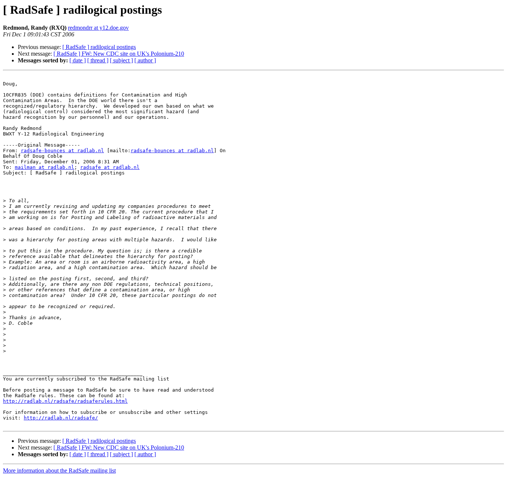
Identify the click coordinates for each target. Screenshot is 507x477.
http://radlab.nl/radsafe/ (61, 418)
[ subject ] (121, 60)
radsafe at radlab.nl (110, 167)
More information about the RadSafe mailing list (59, 470)
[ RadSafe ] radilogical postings (99, 47)
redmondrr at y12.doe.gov (98, 27)
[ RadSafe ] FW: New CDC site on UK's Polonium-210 (118, 53)
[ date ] (77, 60)
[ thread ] (97, 60)
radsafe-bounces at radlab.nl (62, 150)
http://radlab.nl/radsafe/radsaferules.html (65, 401)
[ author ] (145, 60)
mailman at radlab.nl (44, 167)
